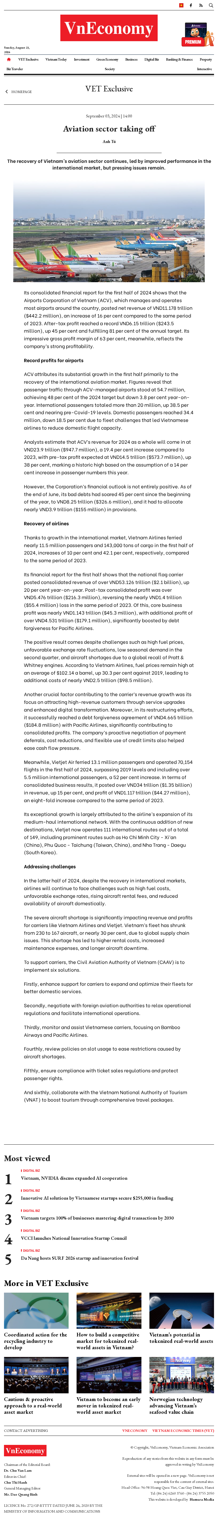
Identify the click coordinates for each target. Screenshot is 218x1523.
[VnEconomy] (181, 5)
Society (110, 68)
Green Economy (107, 59)
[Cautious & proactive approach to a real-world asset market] (36, 1374)
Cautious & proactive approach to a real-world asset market (33, 1405)
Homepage (21, 91)
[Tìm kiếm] (211, 5)
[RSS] (201, 5)
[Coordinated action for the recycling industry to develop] (36, 1310)
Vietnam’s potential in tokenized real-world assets (181, 1337)
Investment (81, 59)
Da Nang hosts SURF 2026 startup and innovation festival (80, 1258)
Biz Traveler (14, 68)
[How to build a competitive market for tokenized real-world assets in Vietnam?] (109, 1310)
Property (206, 59)
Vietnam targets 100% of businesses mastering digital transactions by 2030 (97, 1218)
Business (131, 59)
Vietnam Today (56, 59)
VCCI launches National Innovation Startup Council (74, 1238)
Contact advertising (26, 1430)
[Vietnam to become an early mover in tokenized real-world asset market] (109, 1374)
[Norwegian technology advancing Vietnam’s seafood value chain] (181, 1374)
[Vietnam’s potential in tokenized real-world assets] (181, 1310)
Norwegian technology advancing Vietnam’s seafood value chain (176, 1405)
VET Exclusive (28, 59)
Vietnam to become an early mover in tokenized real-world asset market (108, 1405)
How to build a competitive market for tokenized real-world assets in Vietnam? (108, 1341)
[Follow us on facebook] (191, 5)
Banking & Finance (179, 59)
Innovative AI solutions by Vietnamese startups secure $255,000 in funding (97, 1198)
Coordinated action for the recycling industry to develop (35, 1341)
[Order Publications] (198, 34)
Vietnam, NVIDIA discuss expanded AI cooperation (74, 1178)
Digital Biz (151, 59)
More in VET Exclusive (46, 1283)
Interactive (204, 68)
